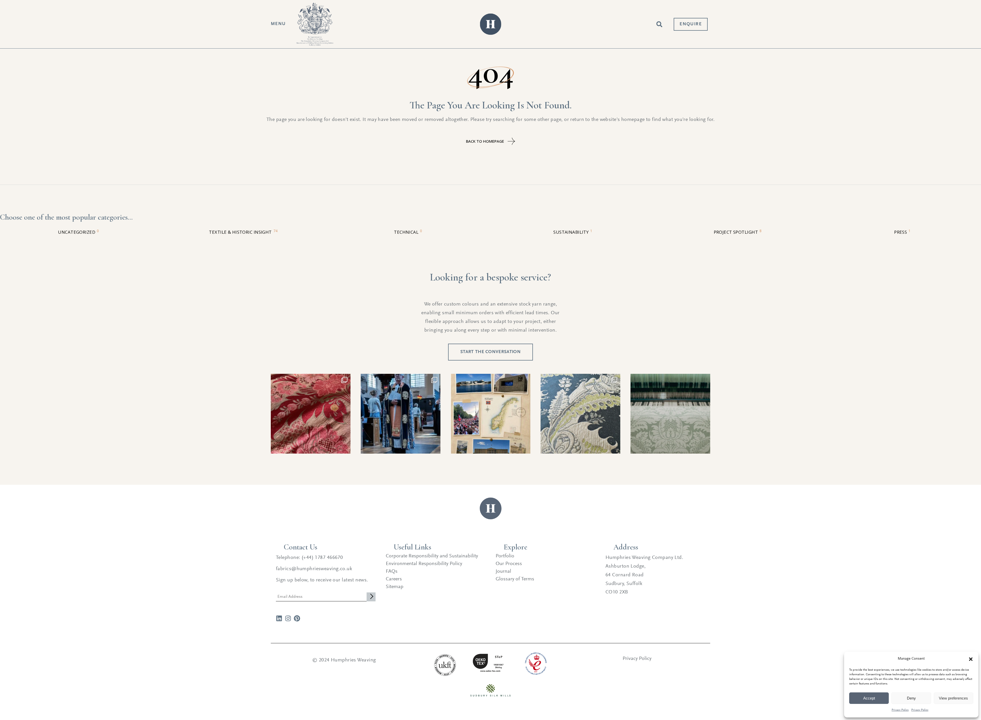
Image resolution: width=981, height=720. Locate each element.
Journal (503, 571)
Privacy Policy (900, 710)
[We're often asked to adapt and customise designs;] (580, 414)
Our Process (509, 563)
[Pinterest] (297, 618)
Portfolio (505, 556)
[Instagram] (288, 618)
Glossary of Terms (515, 579)
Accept (869, 698)
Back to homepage (485, 141)
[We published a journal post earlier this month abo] (490, 414)
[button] (970, 659)
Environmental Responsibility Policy (424, 563)
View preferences (953, 698)
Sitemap (394, 586)
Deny (911, 698)
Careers (394, 579)
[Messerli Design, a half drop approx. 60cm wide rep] (670, 414)
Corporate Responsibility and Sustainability (432, 556)
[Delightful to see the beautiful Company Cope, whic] (400, 414)
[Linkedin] (279, 618)
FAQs (392, 571)
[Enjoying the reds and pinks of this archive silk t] (311, 414)
